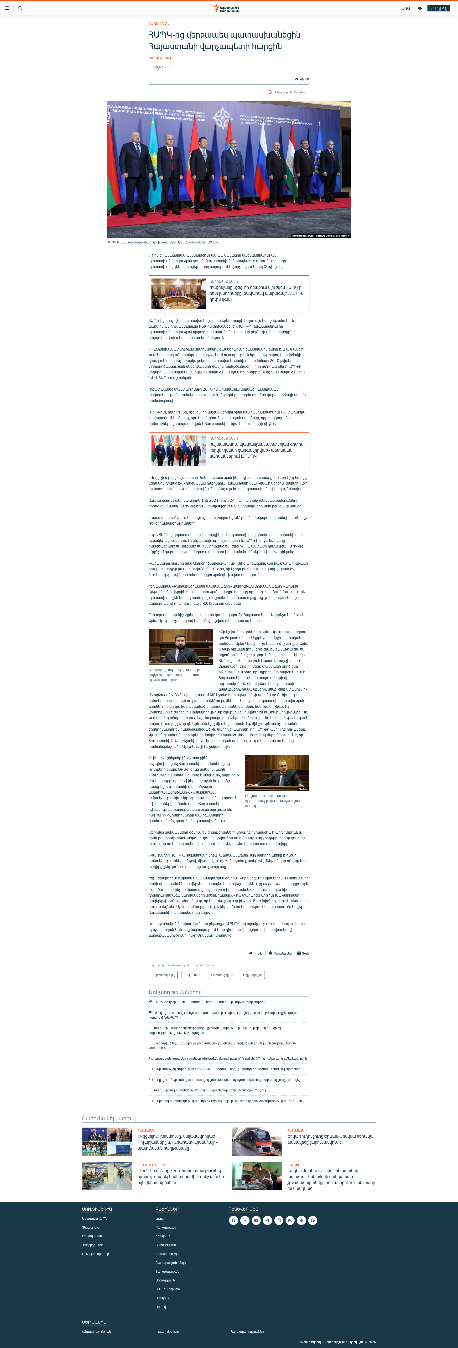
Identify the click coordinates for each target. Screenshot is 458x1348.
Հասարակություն (152, 1165)
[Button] (302, 79)
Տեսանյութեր (91, 1227)
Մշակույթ (163, 1298)
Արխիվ (161, 1307)
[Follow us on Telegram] (267, 1220)
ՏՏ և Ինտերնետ (168, 1289)
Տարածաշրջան (167, 1271)
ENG (406, 8)
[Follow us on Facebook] (233, 1220)
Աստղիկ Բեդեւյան (162, 58)
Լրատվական (92, 1236)
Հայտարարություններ (247, 1331)
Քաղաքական (166, 1227)
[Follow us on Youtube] (256, 1220)
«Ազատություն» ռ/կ (96, 1331)
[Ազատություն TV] (420, 8)
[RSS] (290, 1220)
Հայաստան (159, 23)
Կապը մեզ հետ (167, 1331)
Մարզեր (293, 1165)
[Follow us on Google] (312, 1220)
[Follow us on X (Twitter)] (244, 1220)
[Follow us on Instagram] (278, 1220)
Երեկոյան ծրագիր (95, 1254)
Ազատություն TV (94, 1218)
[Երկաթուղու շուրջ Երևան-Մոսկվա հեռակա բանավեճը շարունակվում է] (257, 1141)
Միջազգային (165, 1280)
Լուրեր (160, 1218)
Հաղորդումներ (92, 1245)
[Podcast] (301, 1220)
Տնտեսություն (166, 1245)
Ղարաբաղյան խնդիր (171, 1262)
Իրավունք (163, 1236)
